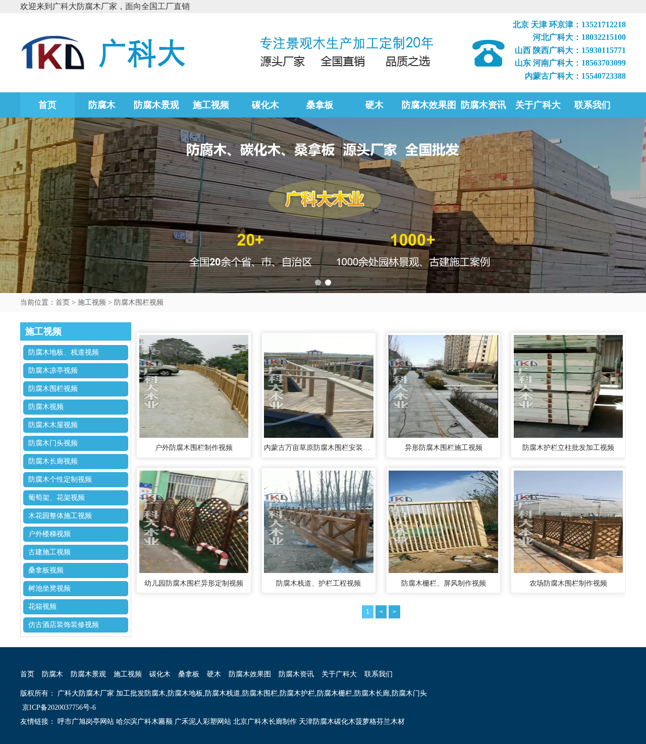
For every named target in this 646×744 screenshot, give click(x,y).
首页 (47, 105)
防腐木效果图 (429, 105)
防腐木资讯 (483, 105)
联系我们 (592, 105)
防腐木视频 (46, 407)
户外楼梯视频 (49, 534)
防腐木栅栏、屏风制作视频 (443, 583)
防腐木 (102, 105)
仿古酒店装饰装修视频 (63, 624)
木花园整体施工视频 (60, 516)
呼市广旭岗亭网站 (86, 721)
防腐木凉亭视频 (53, 370)
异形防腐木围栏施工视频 (443, 447)
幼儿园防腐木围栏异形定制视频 (193, 583)
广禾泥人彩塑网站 (203, 721)
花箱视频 (42, 606)
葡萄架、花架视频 (56, 497)
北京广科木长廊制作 (265, 721)
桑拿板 (320, 105)
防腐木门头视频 (53, 443)
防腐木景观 (156, 105)
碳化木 (265, 105)
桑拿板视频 (46, 570)
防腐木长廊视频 (53, 461)
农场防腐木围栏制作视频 (568, 583)
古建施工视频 (49, 552)
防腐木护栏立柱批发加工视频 (568, 447)
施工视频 (211, 105)
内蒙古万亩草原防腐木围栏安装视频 (318, 447)
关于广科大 (538, 105)
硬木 (374, 105)
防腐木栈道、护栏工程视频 (318, 583)
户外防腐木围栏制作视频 (194, 447)
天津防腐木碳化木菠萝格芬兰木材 (352, 721)
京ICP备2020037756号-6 (58, 707)
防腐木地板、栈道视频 (63, 352)
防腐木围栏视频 (139, 302)
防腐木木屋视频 (53, 425)
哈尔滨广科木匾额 (144, 721)
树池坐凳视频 (49, 588)
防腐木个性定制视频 (60, 479)
